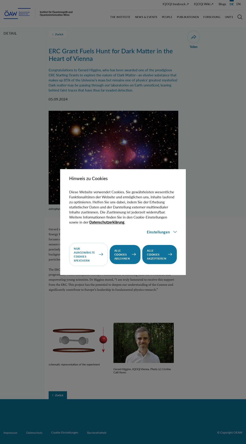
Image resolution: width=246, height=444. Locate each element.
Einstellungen (158, 232)
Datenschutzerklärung (106, 222)
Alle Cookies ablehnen (122, 254)
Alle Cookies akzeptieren (156, 254)
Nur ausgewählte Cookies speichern (84, 254)
